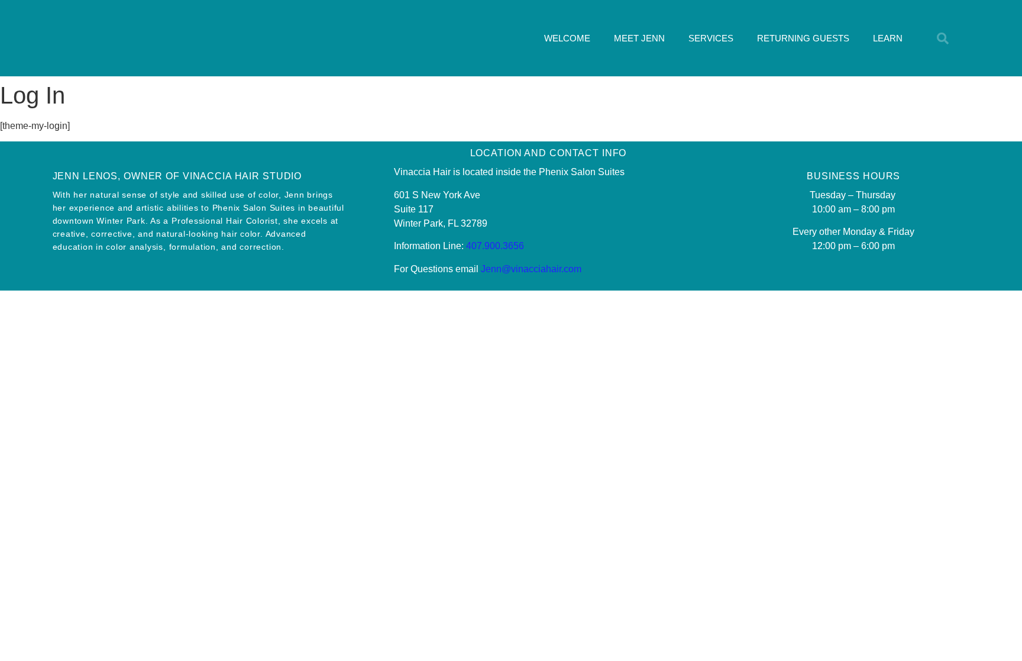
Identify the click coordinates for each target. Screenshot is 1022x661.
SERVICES (710, 38)
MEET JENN (639, 38)
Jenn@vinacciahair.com (531, 269)
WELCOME (567, 38)
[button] (943, 38)
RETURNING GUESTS (803, 38)
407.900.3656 (495, 246)
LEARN (888, 38)
